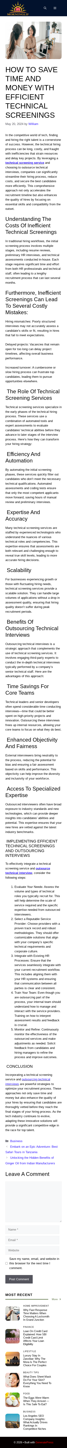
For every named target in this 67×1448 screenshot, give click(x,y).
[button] (45, 8)
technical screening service (24, 163)
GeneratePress (44, 1442)
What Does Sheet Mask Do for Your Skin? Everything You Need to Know (37, 1381)
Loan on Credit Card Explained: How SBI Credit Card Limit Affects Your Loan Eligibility (35, 1338)
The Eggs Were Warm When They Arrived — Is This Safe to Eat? (36, 1401)
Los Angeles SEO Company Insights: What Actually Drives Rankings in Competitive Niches (35, 1422)
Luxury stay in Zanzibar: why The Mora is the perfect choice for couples (35, 1360)
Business (16, 1141)
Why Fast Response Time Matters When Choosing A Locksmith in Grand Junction (36, 1314)
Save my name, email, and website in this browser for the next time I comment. (34, 1263)
